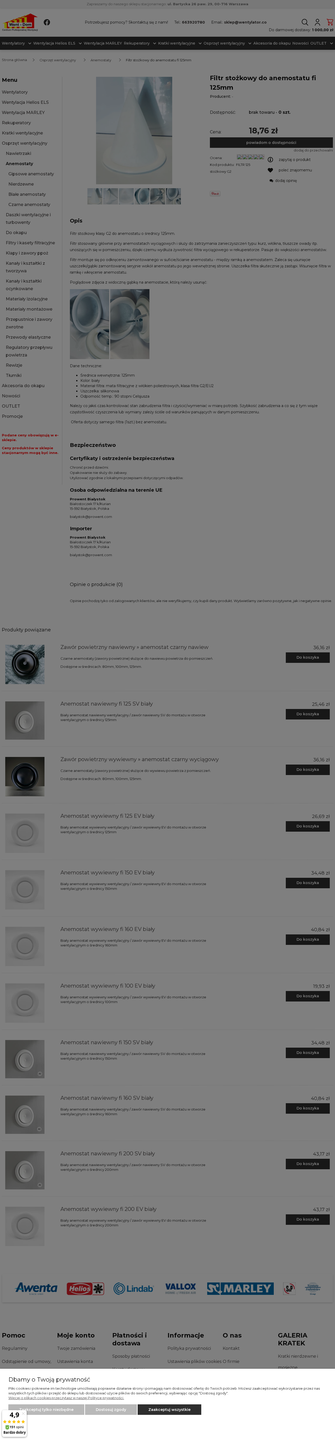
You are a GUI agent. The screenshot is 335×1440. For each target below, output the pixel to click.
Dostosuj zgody (111, 1409)
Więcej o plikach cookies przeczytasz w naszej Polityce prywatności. (66, 1398)
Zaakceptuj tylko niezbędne (46, 1409)
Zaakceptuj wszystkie (169, 1409)
